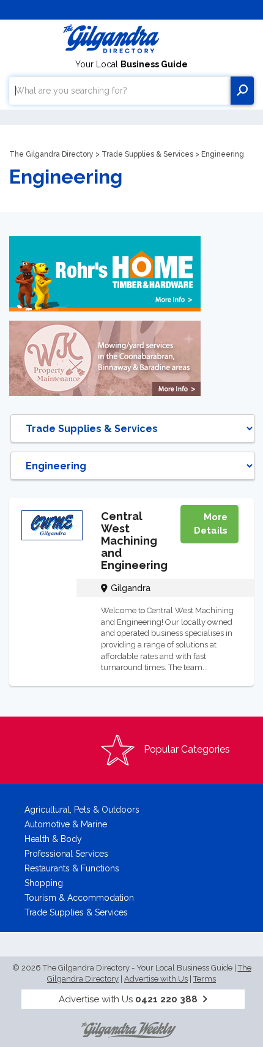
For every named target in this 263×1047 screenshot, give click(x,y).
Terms (204, 978)
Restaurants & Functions (71, 868)
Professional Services (66, 854)
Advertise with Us (156, 978)
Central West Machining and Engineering (134, 540)
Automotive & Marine (65, 824)
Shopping (43, 883)
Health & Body (53, 839)
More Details (211, 523)
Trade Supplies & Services (147, 154)
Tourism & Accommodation (79, 898)
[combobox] (120, 90)
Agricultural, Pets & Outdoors (81, 809)
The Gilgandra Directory (51, 154)
